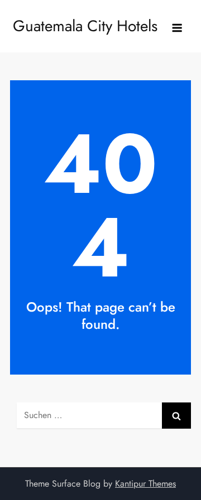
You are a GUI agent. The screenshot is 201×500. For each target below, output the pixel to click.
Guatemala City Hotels (85, 25)
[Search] (176, 415)
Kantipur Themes (145, 483)
